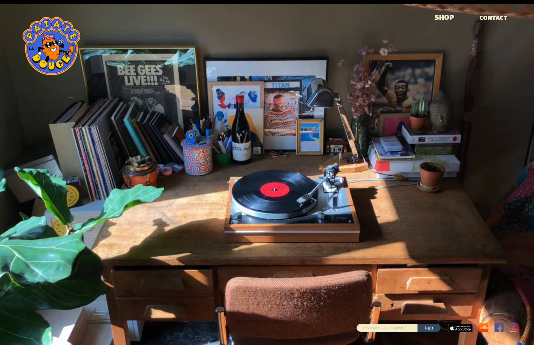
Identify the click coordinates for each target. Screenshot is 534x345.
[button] (429, 328)
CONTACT (493, 18)
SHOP (444, 17)
